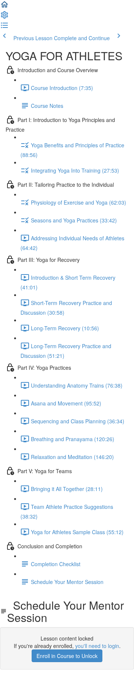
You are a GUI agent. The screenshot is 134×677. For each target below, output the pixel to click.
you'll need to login (97, 645)
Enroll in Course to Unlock (67, 656)
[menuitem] (4, 17)
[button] (4, 6)
